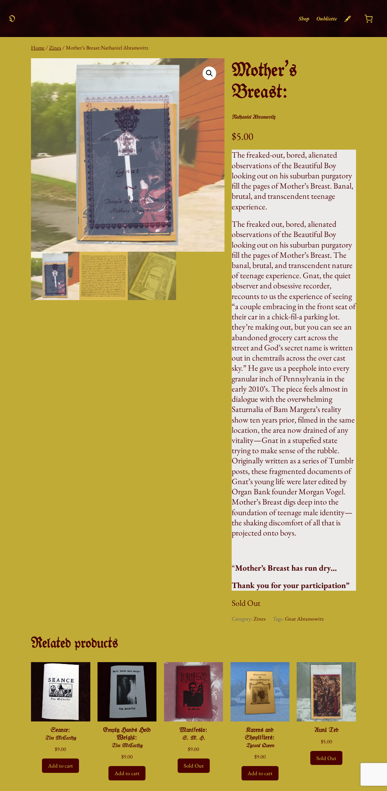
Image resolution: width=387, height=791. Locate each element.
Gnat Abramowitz (304, 618)
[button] (209, 73)
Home (38, 47)
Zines (55, 47)
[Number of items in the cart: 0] (368, 18)
